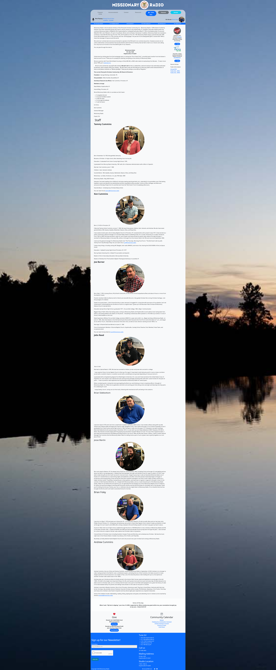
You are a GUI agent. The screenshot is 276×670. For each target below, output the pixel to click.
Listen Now (152, 13)
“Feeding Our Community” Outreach (162, 622)
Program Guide (100, 13)
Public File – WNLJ (175, 71)
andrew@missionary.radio (106, 595)
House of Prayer (161, 625)
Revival (162, 620)
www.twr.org (107, 63)
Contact (126, 12)
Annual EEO (173, 69)
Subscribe (95, 659)
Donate (176, 12)
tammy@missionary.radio (112, 191)
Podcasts (163, 12)
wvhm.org (179, 36)
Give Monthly (114, 630)
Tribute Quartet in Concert (162, 623)
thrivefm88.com (177, 57)
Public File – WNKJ (175, 72)
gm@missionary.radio (130, 242)
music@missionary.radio (116, 332)
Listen (177, 44)
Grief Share (162, 627)
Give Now (114, 624)
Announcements (113, 12)
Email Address (94, 644)
